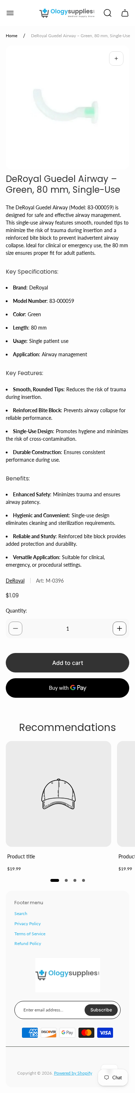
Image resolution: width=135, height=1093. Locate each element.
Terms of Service (29, 933)
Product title (21, 856)
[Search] (108, 13)
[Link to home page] (67, 975)
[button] (54, 880)
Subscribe (101, 1010)
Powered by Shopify (73, 1073)
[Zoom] (116, 58)
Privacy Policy (27, 923)
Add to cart (67, 662)
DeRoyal (15, 581)
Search (20, 913)
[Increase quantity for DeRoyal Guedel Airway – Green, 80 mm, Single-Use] (119, 628)
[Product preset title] (58, 794)
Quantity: (16, 611)
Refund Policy (27, 943)
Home (11, 35)
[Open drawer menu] (10, 13)
